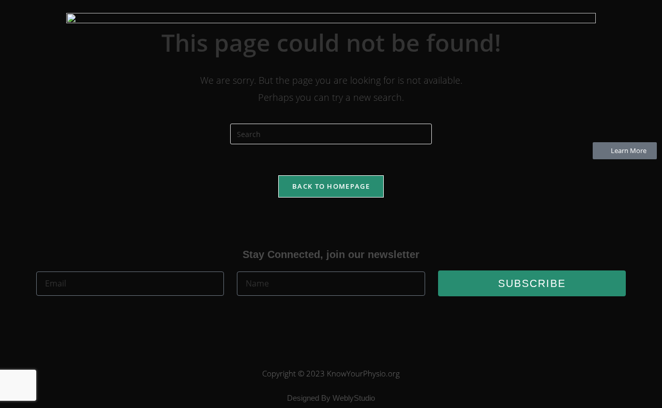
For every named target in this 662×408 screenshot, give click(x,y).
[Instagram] (384, 320)
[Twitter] (313, 320)
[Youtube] (349, 320)
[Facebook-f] (278, 320)
